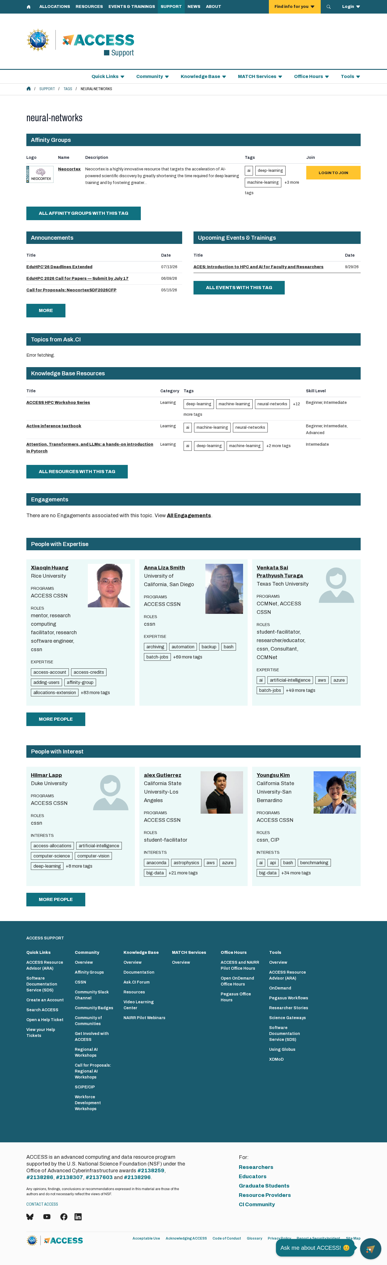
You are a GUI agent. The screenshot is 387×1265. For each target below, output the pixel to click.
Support (47, 89)
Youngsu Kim (273, 775)
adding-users (46, 682)
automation (183, 646)
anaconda (156, 862)
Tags (67, 89)
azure (339, 680)
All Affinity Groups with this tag (83, 213)
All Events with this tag (239, 287)
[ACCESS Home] (28, 88)
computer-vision (93, 856)
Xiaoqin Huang (49, 568)
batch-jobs (157, 657)
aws (322, 680)
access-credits (89, 672)
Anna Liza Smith (164, 568)
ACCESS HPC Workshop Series (58, 402)
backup (209, 646)
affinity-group (80, 682)
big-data (155, 872)
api (273, 862)
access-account (49, 672)
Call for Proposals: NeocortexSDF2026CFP (71, 290)
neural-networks (272, 404)
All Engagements (189, 515)
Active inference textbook (53, 426)
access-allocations (52, 845)
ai (248, 170)
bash (228, 646)
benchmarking (314, 862)
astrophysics (186, 862)
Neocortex (69, 169)
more (46, 310)
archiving (155, 646)
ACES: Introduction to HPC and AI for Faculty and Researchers (259, 267)
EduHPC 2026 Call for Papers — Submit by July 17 (77, 278)
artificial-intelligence (290, 680)
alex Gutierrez (162, 775)
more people (56, 719)
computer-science (51, 856)
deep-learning (270, 170)
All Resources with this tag (77, 471)
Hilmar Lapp (46, 775)
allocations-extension (54, 692)
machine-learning (263, 182)
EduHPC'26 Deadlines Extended (59, 267)
